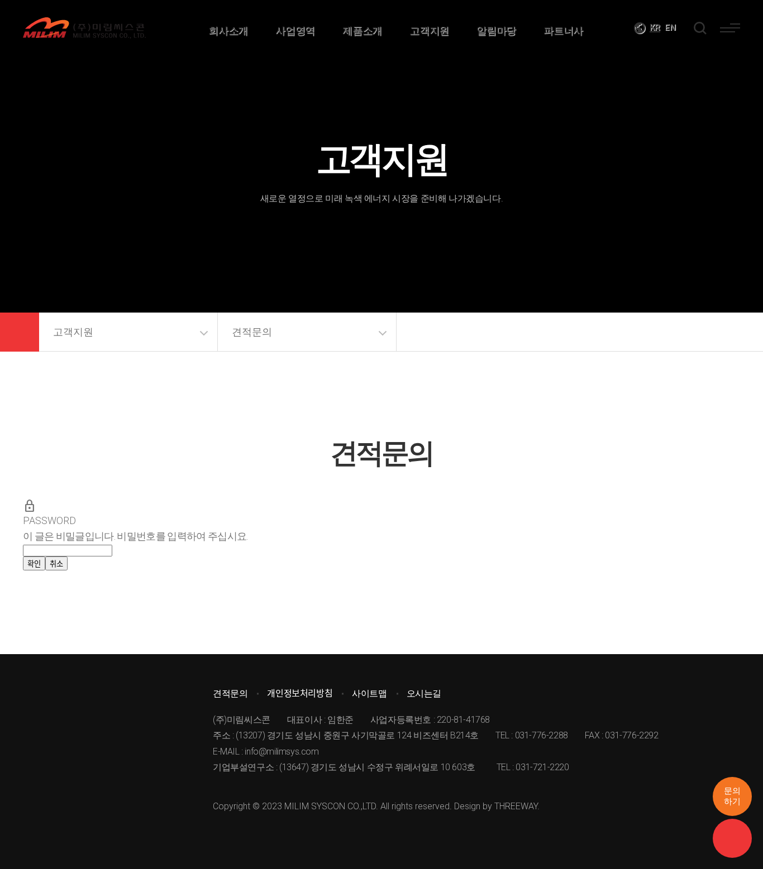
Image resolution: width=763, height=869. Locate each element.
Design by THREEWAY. (497, 806)
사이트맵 (369, 693)
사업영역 (294, 30)
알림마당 (496, 30)
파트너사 (563, 30)
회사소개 (227, 30)
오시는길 (424, 693)
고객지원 (429, 30)
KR (655, 27)
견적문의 (252, 332)
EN (670, 27)
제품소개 (362, 30)
